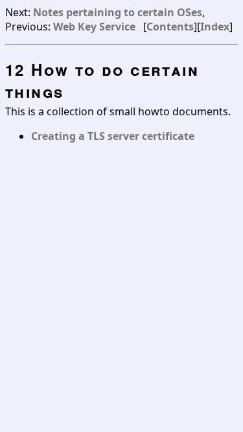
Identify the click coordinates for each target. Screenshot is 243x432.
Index (214, 26)
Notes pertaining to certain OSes (117, 12)
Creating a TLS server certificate (112, 136)
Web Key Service (94, 26)
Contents (170, 26)
